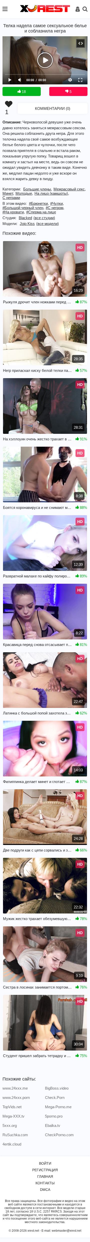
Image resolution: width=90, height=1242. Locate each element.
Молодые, (24, 193)
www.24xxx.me (15, 1088)
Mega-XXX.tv (13, 1116)
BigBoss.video (56, 1088)
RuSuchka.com (15, 1135)
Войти (45, 1163)
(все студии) (44, 218)
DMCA (45, 1190)
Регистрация (45, 1170)
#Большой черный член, (23, 208)
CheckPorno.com (59, 1135)
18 (23, 91)
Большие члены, (37, 189)
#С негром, (55, 208)
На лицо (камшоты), (51, 193)
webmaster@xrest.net (66, 1230)
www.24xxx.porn (16, 1097)
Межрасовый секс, (70, 189)
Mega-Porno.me (58, 1107)
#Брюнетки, (39, 203)
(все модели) (47, 223)
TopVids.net (12, 1107)
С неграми (11, 197)
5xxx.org (9, 1125)
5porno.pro (53, 1116)
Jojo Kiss (27, 223)
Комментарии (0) (52, 108)
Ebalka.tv (52, 1125)
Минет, (8, 193)
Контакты (45, 1183)
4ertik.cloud (11, 1144)
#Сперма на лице (41, 212)
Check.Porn (54, 1097)
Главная (45, 1176)
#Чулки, (57, 203)
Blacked (25, 218)
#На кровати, (13, 212)
